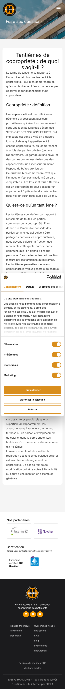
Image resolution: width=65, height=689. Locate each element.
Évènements (40, 645)
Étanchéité (15, 635)
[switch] (56, 354)
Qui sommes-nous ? (44, 625)
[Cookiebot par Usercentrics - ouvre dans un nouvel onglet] (46, 277)
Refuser (32, 409)
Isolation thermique (20, 625)
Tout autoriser (32, 389)
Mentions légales (32, 668)
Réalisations (40, 630)
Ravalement (16, 630)
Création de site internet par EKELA (32, 684)
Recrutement (40, 650)
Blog (36, 640)
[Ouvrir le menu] (58, 7)
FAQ (36, 635)
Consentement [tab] (12, 286)
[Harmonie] (12, 7)
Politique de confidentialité (32, 663)
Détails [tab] (30, 286)
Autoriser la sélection (32, 399)
